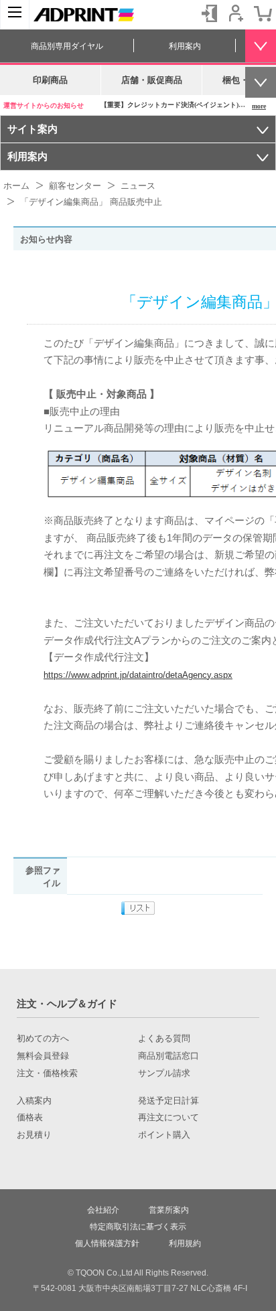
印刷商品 (50, 80)
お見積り (34, 1135)
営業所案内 (169, 1210)
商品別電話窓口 (168, 1056)
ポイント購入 (164, 1135)
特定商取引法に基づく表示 (138, 1226)
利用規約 (185, 1243)
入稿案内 (34, 1101)
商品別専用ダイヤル (67, 46)
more (259, 106)
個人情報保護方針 (107, 1243)
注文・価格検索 (47, 1073)
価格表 (30, 1117)
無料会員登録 (43, 1056)
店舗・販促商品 (151, 80)
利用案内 (185, 46)
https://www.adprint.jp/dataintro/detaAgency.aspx (138, 675)
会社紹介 (103, 1210)
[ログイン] (209, 13)
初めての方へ (43, 1038)
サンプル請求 (164, 1073)
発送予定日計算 (168, 1101)
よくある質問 (164, 1038)
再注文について (168, 1117)
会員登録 (235, 13)
